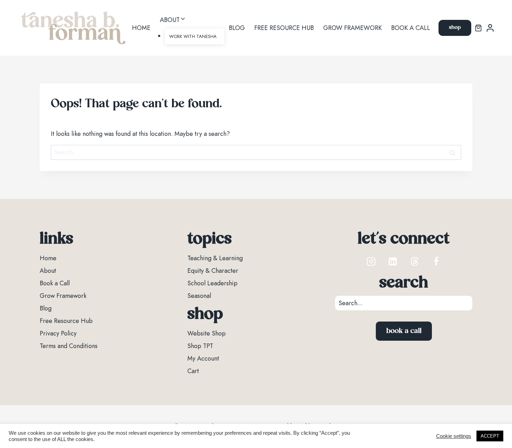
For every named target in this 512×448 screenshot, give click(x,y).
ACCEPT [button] (490, 436)
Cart (193, 371)
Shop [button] (455, 27)
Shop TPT (200, 345)
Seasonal (199, 295)
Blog (237, 27)
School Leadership (212, 283)
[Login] (490, 28)
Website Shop (206, 333)
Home (141, 27)
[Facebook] (436, 261)
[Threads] (414, 261)
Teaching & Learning (215, 258)
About (48, 270)
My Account (203, 358)
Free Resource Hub (284, 27)
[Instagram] (371, 261)
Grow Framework (352, 27)
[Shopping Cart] (478, 28)
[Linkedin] (392, 261)
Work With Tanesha (193, 36)
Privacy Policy (58, 333)
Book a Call (410, 27)
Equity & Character (212, 270)
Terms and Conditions (69, 345)
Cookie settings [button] (453, 436)
